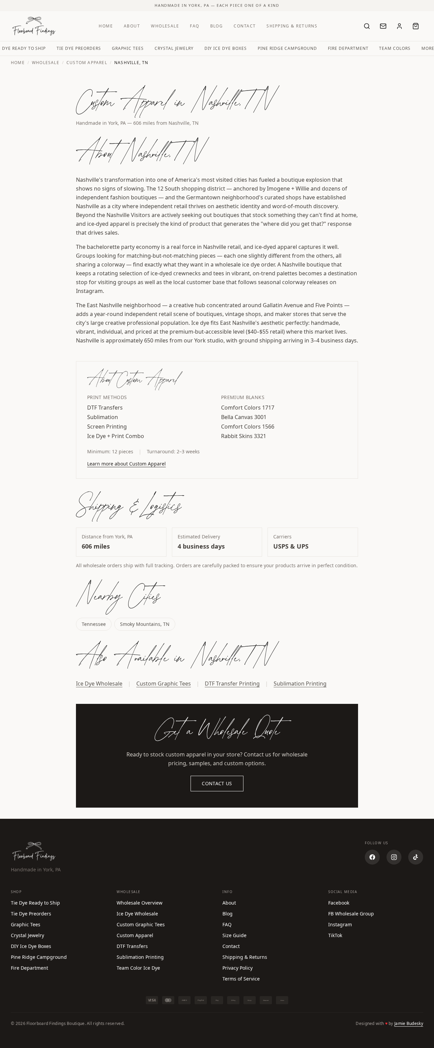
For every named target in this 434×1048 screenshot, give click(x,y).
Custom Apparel (86, 62)
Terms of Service (241, 978)
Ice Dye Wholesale (99, 683)
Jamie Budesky (408, 1023)
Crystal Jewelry (174, 48)
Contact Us (217, 783)
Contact (245, 26)
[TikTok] (415, 857)
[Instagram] (394, 857)
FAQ (194, 26)
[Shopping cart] (415, 26)
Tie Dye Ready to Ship (35, 902)
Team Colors (395, 48)
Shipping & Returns (292, 26)
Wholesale (165, 26)
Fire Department (348, 48)
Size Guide (234, 935)
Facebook (338, 902)
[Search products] (366, 26)
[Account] (399, 26)
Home (106, 26)
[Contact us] (383, 26)
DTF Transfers (132, 946)
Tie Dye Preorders (79, 48)
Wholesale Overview (139, 902)
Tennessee (94, 624)
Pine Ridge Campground (287, 48)
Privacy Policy (237, 968)
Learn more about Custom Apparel (126, 463)
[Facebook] (372, 857)
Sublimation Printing (300, 683)
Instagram (340, 924)
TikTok (335, 935)
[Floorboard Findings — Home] (34, 26)
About (132, 26)
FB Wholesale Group (351, 913)
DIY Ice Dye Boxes (225, 48)
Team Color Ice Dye (138, 968)
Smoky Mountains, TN (145, 624)
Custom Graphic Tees (163, 683)
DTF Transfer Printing (232, 683)
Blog (216, 26)
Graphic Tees (128, 48)
